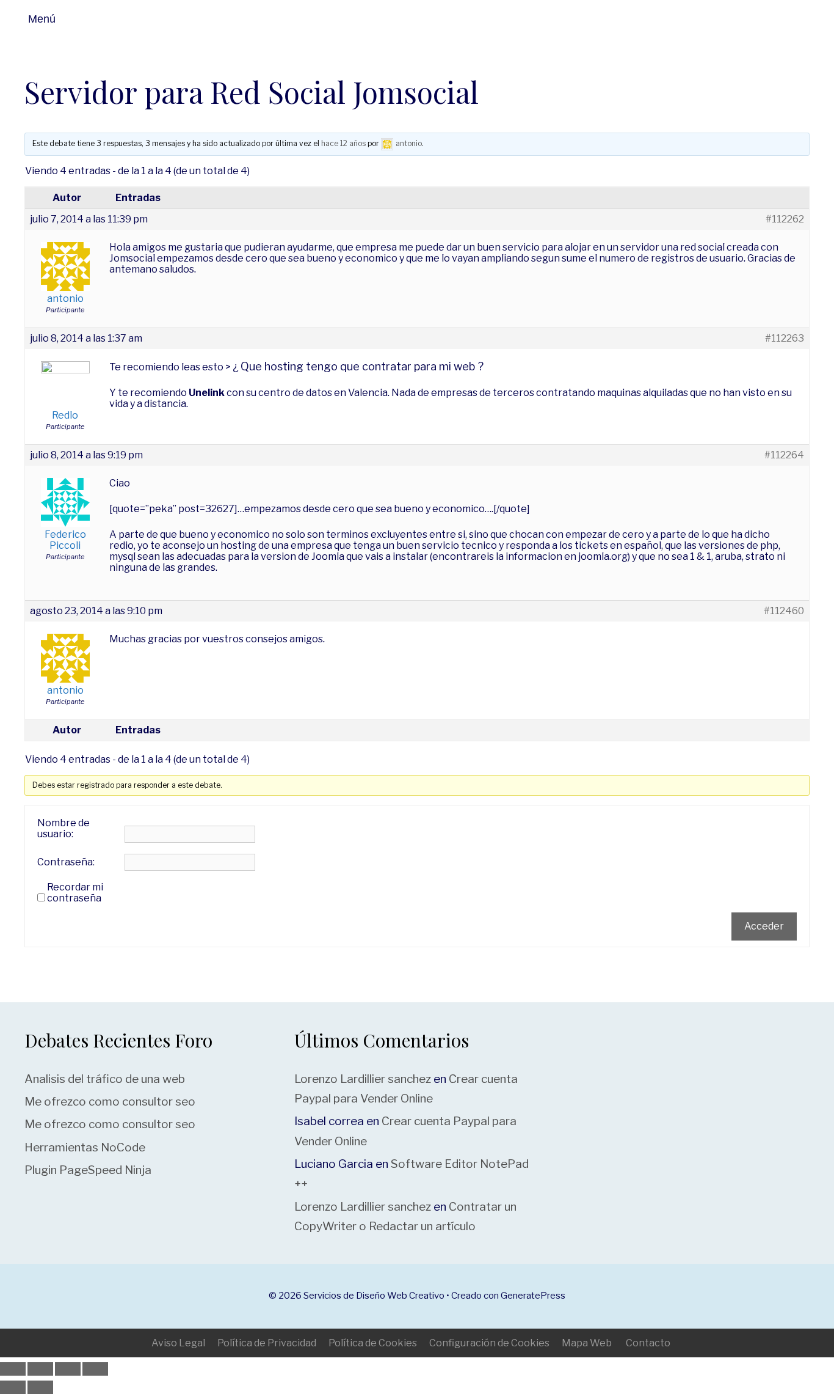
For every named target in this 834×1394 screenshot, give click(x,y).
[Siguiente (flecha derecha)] (40, 1387)
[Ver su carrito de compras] (820, 19)
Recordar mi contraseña (75, 893)
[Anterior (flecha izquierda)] (13, 1387)
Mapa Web (587, 1343)
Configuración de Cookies (489, 1343)
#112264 (784, 455)
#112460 (784, 611)
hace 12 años (343, 143)
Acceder (764, 926)
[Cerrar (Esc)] (95, 1369)
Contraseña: (66, 862)
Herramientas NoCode (84, 1147)
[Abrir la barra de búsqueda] (791, 19)
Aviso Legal (178, 1343)
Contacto (648, 1343)
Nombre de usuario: (63, 829)
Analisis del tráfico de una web (104, 1079)
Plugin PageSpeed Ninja (87, 1170)
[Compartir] (68, 1369)
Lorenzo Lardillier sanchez (362, 1079)
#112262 (785, 219)
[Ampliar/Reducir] (13, 1369)
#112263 (784, 338)
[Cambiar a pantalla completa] (40, 1369)
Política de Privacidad (266, 1343)
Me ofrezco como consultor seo (109, 1102)
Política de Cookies (372, 1343)
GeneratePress (533, 1295)
